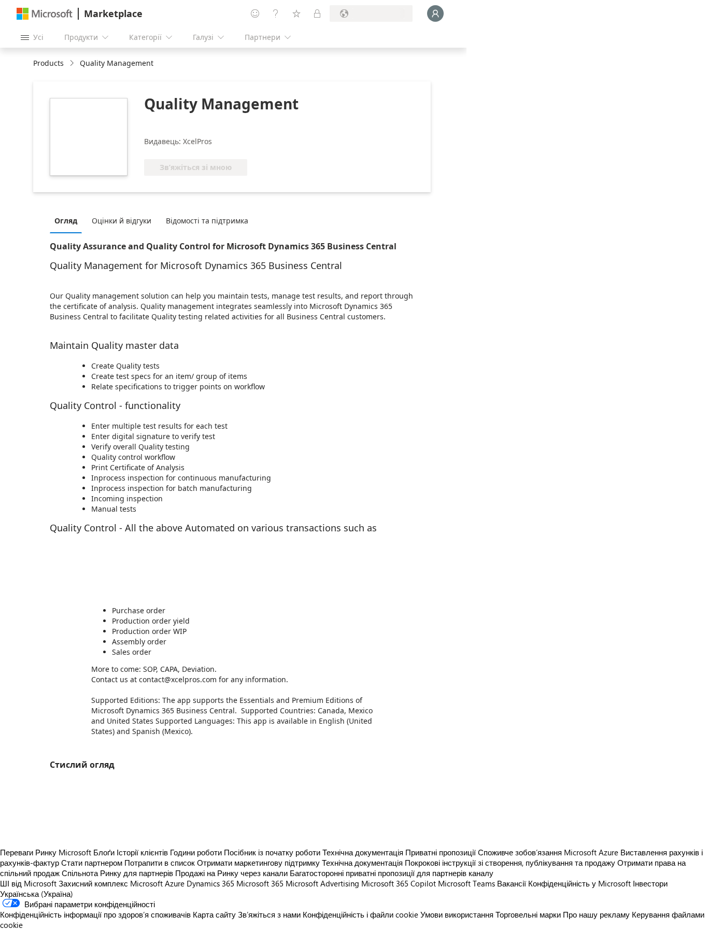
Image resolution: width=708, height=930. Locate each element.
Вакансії (511, 883)
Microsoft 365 (260, 883)
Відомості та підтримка (207, 221)
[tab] (68, 220)
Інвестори (650, 883)
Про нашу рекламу (596, 914)
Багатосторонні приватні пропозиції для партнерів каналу (391, 873)
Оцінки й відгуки (121, 221)
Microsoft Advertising (322, 883)
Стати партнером (91, 862)
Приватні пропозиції (440, 852)
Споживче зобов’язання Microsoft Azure (549, 852)
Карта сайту (214, 914)
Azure (175, 883)
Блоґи (104, 852)
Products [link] (48, 63)
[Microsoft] (45, 14)
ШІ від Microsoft (28, 883)
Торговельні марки (528, 914)
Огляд (65, 221)
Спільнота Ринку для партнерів (117, 873)
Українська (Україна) (36, 894)
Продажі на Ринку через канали (231, 873)
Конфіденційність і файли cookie (360, 914)
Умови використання (456, 914)
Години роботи (196, 852)
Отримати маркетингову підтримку (258, 862)
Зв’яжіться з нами (269, 914)
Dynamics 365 (210, 883)
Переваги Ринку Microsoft (45, 852)
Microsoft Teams (466, 883)
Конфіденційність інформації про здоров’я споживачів (95, 914)
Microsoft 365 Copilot (398, 883)
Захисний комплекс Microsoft (111, 883)
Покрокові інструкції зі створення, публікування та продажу (510, 862)
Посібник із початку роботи (272, 852)
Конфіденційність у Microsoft (579, 883)
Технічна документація (362, 852)
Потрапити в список (159, 862)
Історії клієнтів (142, 852)
